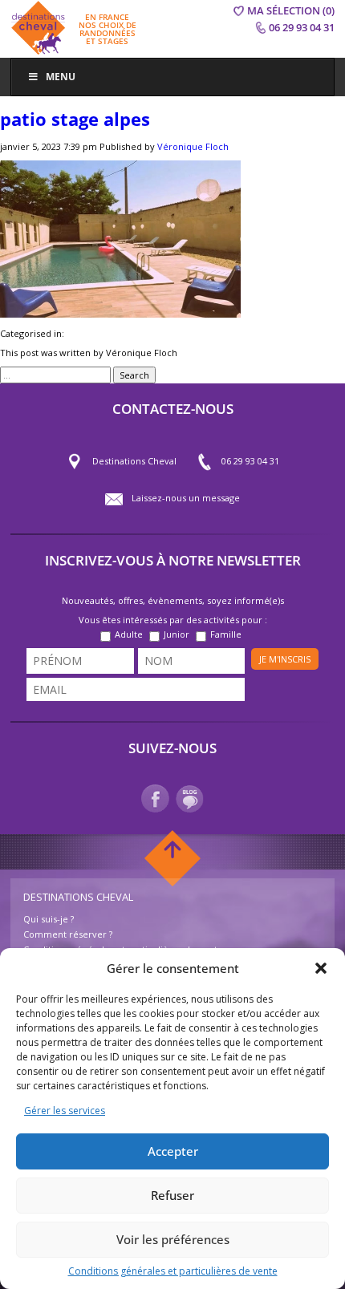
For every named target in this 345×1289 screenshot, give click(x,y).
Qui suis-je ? (48, 919)
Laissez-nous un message (186, 498)
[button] (321, 968)
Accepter (173, 1151)
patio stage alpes (75, 119)
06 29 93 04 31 (250, 461)
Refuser (172, 1195)
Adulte (129, 634)
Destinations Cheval (134, 461)
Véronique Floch (193, 146)
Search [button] (134, 375)
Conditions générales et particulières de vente (173, 1271)
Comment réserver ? (67, 934)
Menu (60, 76)
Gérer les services (64, 1110)
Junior (176, 634)
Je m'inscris (284, 659)
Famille (226, 634)
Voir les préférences (172, 1239)
